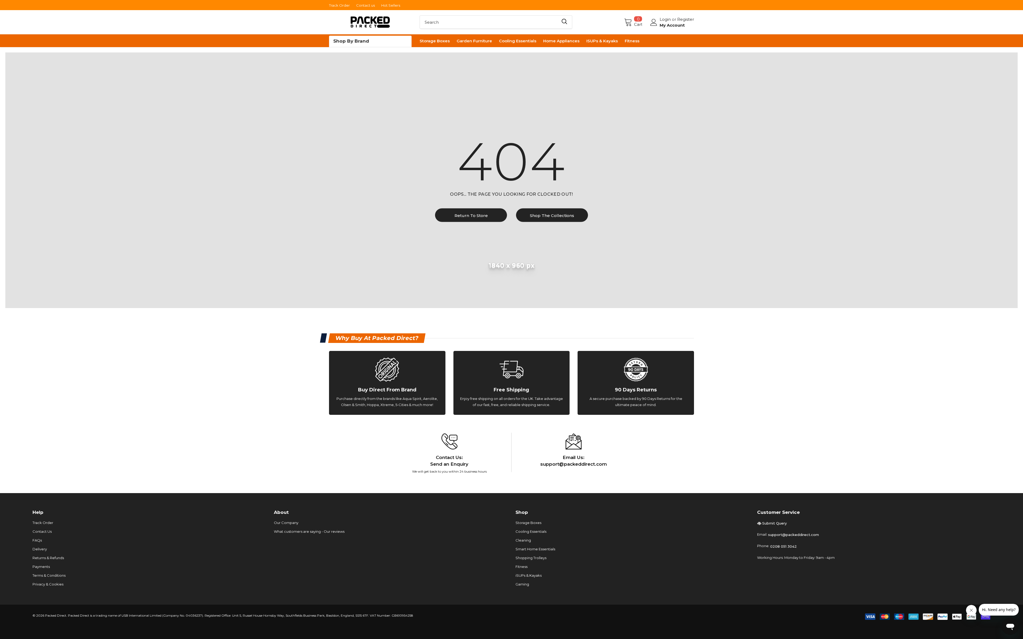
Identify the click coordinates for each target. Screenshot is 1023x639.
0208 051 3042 (783, 546)
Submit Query (774, 523)
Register (685, 19)
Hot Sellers (390, 5)
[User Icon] (653, 22)
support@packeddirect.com (793, 534)
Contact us (365, 5)
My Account (672, 25)
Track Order (339, 5)
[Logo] (370, 22)
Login (666, 19)
